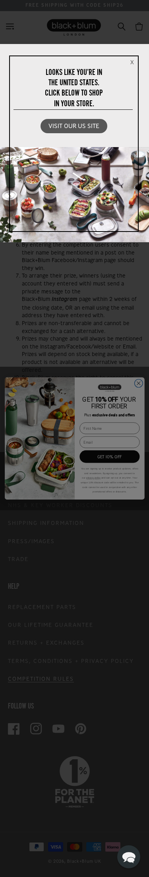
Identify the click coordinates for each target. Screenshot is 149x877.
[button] (128, 856)
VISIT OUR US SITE (73, 126)
